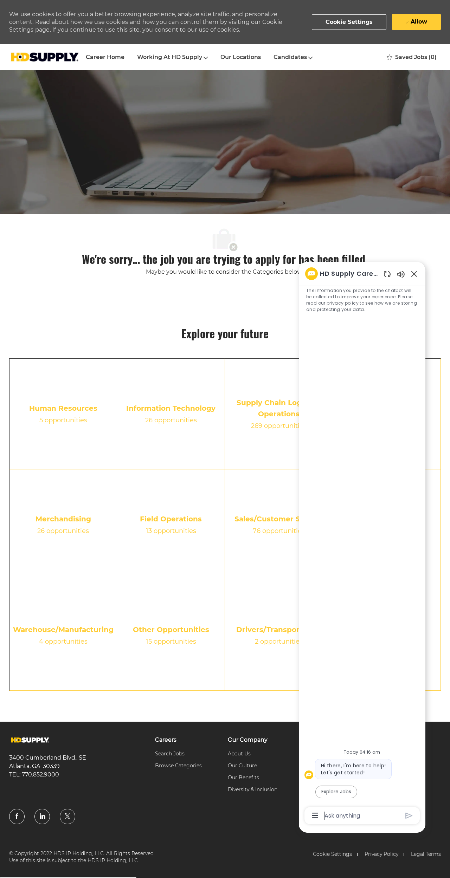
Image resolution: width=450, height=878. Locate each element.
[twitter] (67, 816)
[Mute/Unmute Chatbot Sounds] (401, 274)
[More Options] (315, 815)
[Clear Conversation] (387, 274)
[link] (30, 740)
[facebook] (17, 816)
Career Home (105, 57)
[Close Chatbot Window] (414, 274)
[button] (349, 22)
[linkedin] (42, 816)
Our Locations (240, 57)
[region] (362, 544)
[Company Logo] (44, 57)
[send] (409, 815)
